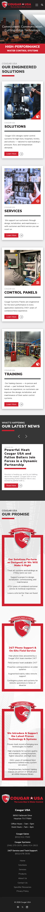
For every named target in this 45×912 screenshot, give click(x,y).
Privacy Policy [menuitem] (22, 891)
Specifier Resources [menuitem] (22, 887)
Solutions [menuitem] (22, 865)
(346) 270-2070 (14, 845)
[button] (19, 436)
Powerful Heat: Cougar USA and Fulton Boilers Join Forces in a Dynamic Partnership (20, 457)
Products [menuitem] (22, 873)
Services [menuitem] (22, 869)
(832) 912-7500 (22, 837)
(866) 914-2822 (30, 845)
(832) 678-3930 (22, 853)
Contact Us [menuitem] (23, 882)
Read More (11, 485)
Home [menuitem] (22, 860)
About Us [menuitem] (22, 878)
